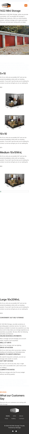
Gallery (13, 418)
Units (14, 416)
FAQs (6, 418)
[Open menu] (25, 5)
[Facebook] (13, 431)
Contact (21, 418)
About (21, 416)
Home (8, 416)
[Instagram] (16, 431)
